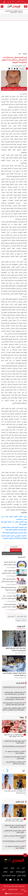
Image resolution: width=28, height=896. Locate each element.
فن (23, 770)
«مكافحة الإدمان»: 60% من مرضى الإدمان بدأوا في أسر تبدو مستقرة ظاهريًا (8, 580)
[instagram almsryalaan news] (8, 2)
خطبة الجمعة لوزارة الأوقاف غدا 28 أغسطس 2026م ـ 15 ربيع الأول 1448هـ (14, 698)
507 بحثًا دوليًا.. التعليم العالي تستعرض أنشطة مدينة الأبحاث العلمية (10, 563)
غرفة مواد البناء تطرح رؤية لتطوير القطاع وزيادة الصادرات (16, 649)
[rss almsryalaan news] (6, 880)
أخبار (20, 53)
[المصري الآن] (13, 6)
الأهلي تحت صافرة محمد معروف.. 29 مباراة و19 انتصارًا (14, 752)
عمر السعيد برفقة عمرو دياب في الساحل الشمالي (14, 837)
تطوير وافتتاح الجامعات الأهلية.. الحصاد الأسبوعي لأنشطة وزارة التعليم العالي (8, 605)
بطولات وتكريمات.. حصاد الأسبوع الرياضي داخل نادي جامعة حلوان (8, 597)
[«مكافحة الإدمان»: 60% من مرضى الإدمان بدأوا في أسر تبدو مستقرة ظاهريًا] (22, 581)
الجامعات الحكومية (21, 620)
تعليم (11, 871)
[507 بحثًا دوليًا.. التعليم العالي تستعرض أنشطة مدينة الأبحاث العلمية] (22, 564)
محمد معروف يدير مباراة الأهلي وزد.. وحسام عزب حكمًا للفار (15, 763)
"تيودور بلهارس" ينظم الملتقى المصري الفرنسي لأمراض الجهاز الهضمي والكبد (9, 572)
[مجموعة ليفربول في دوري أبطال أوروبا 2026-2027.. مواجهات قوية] (14, 726)
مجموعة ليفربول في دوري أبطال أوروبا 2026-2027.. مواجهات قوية (13, 735)
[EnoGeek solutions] (8, 893)
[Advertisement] (14, 35)
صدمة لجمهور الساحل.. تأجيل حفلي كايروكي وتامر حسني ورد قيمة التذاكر (14, 820)
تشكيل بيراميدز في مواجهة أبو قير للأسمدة (13, 746)
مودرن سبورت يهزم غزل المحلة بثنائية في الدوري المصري (14, 742)
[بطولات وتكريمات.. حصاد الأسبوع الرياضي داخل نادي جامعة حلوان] (22, 598)
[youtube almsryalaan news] (4, 2)
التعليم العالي (11, 616)
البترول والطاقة (20, 871)
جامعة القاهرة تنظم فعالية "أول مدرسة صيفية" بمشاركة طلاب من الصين (8, 588)
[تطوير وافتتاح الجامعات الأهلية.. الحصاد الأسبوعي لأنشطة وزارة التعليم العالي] (22, 606)
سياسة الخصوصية (13, 889)
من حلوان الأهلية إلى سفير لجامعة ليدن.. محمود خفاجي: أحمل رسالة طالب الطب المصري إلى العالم (14, 693)
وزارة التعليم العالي (21, 616)
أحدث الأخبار (20, 801)
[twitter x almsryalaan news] (14, 880)
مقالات (5, 871)
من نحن (23, 889)
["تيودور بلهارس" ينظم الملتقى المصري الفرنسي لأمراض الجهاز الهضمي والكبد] (22, 572)
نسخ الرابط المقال (15, 550)
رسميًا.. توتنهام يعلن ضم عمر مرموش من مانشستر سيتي (14, 757)
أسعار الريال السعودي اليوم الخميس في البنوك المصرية (14, 674)
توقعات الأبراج (21, 875)
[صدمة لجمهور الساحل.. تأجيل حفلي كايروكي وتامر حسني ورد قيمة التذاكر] (14, 781)
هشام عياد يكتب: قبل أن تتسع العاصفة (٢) (13, 687)
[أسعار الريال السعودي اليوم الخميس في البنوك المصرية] (14, 663)
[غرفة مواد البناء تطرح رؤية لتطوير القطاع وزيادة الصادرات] (14, 638)
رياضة (22, 717)
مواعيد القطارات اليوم (9, 875)
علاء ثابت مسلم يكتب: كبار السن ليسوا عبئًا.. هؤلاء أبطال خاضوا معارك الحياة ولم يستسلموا (13, 704)
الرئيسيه (25, 53)
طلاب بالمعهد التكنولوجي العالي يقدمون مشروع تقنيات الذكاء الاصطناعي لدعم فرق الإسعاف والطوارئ (13, 709)
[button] (7, 770)
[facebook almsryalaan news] (10, 2)
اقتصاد (5, 868)
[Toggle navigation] (25, 6)
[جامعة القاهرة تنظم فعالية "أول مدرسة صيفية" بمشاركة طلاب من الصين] (22, 589)
